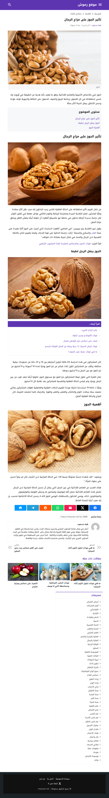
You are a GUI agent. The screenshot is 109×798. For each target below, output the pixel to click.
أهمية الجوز (94, 128)
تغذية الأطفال (92, 667)
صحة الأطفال (93, 690)
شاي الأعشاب (93, 687)
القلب (93, 233)
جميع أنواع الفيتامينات (89, 671)
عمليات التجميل (92, 725)
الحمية (95, 621)
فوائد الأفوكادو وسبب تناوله (85, 336)
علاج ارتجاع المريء (89, 330)
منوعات (95, 752)
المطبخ (95, 648)
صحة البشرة (93, 694)
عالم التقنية (93, 706)
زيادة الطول (93, 679)
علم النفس (94, 713)
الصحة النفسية (92, 625)
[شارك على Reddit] (45, 508)
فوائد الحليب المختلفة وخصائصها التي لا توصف (58, 584)
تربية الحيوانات (92, 659)
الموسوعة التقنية (91, 652)
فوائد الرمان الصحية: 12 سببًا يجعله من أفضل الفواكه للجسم (71, 346)
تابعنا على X (53, 783)
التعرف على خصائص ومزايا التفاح (26, 585)
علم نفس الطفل (91, 721)
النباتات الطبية (92, 656)
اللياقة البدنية (93, 644)
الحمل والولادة (92, 617)
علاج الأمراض (93, 710)
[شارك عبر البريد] (70, 508)
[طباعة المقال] (20, 508)
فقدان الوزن (93, 729)
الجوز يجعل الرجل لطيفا (89, 123)
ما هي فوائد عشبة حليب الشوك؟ (82, 352)
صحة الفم (94, 698)
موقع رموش (87, 5)
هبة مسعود (96, 25)
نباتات (96, 760)
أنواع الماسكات (92, 605)
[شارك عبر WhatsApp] (58, 508)
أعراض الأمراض (92, 602)
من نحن (42, 779)
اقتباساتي (94, 609)
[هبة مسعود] (95, 527)
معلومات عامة (93, 748)
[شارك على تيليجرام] (33, 508)
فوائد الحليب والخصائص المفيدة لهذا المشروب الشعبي (65, 244)
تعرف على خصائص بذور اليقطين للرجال (80, 341)
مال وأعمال (94, 737)
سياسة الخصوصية (63, 779)
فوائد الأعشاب (92, 733)
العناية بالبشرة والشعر (89, 636)
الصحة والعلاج (92, 629)
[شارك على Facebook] (95, 508)
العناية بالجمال (92, 640)
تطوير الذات (93, 663)
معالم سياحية (93, 741)
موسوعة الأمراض (91, 756)
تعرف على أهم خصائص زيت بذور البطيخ (28, 548)
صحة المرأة (94, 702)
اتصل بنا (50, 779)
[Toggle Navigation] (100, 5)
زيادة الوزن (94, 683)
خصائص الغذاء (76, 14)
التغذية (95, 613)
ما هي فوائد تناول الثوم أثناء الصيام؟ (81, 548)
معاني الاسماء (92, 744)
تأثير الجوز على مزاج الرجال (87, 119)
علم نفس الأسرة (91, 717)
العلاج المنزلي (92, 632)
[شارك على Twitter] (82, 508)
